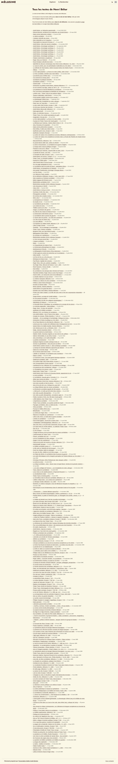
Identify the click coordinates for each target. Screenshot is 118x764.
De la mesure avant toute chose (41, 351)
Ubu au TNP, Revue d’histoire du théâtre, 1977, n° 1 (47, 718)
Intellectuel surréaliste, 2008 (40, 359)
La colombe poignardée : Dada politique (44, 306)
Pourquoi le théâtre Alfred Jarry (41, 409)
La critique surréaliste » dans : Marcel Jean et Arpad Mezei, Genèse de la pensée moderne (57, 464)
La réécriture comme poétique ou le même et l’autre (47, 684)
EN (116, 2)
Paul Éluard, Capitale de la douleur (42, 261)
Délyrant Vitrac (37, 749)
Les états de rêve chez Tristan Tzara (43, 521)
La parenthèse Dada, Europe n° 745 (43, 578)
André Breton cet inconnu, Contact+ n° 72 (44, 156)
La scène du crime (38, 462)
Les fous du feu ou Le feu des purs (42, 257)
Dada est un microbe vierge (40, 349)
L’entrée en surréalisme (39, 418)
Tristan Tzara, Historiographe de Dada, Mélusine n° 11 (48, 588)
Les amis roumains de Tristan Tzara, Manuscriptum (47, 679)
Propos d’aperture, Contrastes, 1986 (43, 625)
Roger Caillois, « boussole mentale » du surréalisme (47, 558)
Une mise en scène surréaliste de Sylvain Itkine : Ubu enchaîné (50, 736)
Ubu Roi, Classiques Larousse (41, 637)
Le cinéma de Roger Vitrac (40, 412)
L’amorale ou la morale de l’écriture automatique (46, 537)
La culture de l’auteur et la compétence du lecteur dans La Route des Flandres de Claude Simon (59, 137)
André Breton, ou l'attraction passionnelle (44, 30)
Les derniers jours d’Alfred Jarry (41, 75)
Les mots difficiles (38, 221)
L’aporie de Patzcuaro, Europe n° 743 (43, 582)
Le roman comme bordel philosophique (43, 608)
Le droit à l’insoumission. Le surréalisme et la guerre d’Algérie (50, 144)
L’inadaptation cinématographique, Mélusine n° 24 (46, 422)
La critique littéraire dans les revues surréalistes (46, 387)
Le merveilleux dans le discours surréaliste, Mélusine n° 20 (49, 477)
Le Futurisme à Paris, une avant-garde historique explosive (49, 357)
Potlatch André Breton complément (42, 58)
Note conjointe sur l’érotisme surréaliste (43, 178)
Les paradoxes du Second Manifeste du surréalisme (47, 89)
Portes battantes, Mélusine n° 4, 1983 (43, 667)
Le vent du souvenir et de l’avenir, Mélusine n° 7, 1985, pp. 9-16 (50, 643)
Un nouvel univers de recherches (42, 564)
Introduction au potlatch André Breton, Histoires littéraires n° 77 (50, 85)
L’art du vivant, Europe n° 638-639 (42, 673)
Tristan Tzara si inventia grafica (41, 476)
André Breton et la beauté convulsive (43, 556)
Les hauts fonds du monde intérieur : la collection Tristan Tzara (50, 426)
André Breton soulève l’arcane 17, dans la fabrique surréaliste (50, 345)
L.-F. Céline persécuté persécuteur (42, 535)
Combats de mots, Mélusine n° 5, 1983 (43, 663)
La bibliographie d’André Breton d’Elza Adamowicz (46, 251)
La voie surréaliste (38, 375)
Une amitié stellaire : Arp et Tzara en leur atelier (46, 314)
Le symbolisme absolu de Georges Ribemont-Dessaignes (48, 627)
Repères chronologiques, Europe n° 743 (44, 584)
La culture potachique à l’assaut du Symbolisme (46, 688)
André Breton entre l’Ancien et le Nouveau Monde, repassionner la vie (52, 373)
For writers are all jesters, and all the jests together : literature (49, 509)
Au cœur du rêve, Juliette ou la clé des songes (45, 452)
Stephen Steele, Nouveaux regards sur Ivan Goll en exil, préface (50, 334)
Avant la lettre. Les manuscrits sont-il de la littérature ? (48, 274)
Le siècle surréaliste (38, 36)
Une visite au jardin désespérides (42, 393)
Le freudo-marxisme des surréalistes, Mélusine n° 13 (47, 566)
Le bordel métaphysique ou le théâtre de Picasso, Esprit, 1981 (50, 690)
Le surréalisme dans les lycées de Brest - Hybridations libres (49, 166)
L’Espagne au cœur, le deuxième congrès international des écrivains (51, 675)
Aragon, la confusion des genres (42, 209)
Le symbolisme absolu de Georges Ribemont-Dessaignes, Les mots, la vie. (53, 651)
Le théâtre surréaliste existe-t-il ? (42, 446)
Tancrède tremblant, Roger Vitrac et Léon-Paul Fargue (48, 273)
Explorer (53, 2)
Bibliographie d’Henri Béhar (40, 233)
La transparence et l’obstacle (41, 200)
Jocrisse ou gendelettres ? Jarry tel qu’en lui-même (47, 343)
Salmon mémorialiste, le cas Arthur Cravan (44, 336)
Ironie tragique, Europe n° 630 (41, 681)
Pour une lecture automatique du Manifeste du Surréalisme (49, 91)
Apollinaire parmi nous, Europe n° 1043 (43, 131)
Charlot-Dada (36, 83)
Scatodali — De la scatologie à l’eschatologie (45, 227)
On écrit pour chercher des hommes (43, 107)
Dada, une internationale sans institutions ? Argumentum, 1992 (50, 568)
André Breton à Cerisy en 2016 (41, 190)
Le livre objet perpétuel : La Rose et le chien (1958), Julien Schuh (51, 71)
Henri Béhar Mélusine (53, 24)
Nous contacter (110, 761)
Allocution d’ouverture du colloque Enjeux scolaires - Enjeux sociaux (51, 639)
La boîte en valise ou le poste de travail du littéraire (47, 548)
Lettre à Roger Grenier (39, 225)
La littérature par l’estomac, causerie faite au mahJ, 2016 (48, 150)
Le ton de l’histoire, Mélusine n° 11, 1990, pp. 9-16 (46, 592)
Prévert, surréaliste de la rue (40, 436)
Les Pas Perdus (37, 172)
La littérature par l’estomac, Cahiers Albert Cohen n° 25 (48, 123)
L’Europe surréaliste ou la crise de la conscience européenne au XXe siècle (53, 543)
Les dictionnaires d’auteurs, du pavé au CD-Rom (46, 560)
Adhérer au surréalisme (39, 539)
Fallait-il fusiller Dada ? (39, 746)
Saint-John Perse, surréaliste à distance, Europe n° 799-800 (49, 519)
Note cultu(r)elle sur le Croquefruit (42, 40)
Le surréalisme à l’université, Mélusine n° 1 (44, 692)
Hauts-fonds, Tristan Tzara (40, 371)
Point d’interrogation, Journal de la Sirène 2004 (46, 420)
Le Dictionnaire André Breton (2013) (43, 213)
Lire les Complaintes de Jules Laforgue (43, 438)
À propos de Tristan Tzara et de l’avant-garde (45, 121)
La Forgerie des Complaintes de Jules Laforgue (46, 101)
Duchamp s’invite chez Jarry (40, 192)
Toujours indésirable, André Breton (42, 95)
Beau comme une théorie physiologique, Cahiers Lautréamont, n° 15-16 (52, 493)
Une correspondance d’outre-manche (43, 363)
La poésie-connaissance (39, 340)
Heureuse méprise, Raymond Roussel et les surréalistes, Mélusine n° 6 (52, 655)
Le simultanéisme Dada (39, 474)
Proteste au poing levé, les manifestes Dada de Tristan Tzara (49, 732)
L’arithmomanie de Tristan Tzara (42, 434)
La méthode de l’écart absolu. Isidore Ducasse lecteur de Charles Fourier (53, 68)
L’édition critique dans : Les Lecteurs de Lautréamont (47, 479)
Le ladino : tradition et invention (41, 744)
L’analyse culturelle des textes (41, 38)
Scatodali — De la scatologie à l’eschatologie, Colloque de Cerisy (51, 318)
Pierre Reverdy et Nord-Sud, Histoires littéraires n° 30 (47, 381)
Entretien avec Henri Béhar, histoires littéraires (45, 290)
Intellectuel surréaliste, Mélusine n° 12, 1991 (45, 570)
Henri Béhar (36, 269)
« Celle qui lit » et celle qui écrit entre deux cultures (47, 391)
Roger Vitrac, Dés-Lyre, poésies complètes (44, 263)
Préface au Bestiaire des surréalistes (43, 533)
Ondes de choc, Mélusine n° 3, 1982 (43, 677)
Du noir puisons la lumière (40, 298)
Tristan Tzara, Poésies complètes (42, 229)
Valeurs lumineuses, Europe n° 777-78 (43, 541)
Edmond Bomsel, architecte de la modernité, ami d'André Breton (50, 32)
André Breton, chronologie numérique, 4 (44, 50)
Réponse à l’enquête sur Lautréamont (43, 414)
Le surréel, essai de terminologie (42, 598)
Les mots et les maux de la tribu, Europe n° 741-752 (47, 572)
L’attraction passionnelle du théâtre (42, 604)
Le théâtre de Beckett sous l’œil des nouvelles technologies (49, 499)
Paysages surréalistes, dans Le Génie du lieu (45, 405)
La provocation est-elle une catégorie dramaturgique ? (47, 300)
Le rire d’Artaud (37, 430)
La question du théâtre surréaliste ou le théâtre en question (49, 740)
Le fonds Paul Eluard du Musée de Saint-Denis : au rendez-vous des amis (53, 545)
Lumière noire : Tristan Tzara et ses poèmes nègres (47, 93)
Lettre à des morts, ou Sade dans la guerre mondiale (47, 416)
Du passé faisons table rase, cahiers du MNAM (46, 142)
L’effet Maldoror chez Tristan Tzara (42, 399)
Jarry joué (35, 682)
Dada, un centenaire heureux (41, 113)
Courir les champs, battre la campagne (43, 450)
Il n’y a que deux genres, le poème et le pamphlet (46, 722)
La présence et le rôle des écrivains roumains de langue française (51, 629)
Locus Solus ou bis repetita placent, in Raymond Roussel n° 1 (50, 472)
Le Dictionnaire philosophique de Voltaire (44, 247)
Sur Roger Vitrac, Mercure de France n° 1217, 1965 (47, 265)
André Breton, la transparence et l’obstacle (44, 168)
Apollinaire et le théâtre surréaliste (42, 310)
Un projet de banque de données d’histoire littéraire (47, 610)
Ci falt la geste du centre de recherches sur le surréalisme (48, 253)
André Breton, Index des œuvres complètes (45, 44)
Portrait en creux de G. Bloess (41, 148)
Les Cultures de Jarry (39, 206)
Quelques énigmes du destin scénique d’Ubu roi (46, 342)
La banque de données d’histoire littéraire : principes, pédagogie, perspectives (54, 562)
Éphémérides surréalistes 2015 (41, 182)
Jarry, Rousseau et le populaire (41, 125)
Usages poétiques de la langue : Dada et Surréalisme (47, 515)
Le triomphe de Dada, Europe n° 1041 (43, 154)
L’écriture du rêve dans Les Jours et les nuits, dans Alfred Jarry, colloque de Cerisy (55, 702)
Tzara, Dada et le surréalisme (41, 470)
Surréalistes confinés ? (39, 81)
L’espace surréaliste (38, 241)
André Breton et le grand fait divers (42, 288)
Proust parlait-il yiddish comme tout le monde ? (46, 97)
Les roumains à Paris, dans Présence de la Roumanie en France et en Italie (53, 631)
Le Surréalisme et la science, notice (42, 369)
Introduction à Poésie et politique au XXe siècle (46, 320)
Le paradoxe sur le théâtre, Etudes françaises (45, 734)
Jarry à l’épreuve (37, 686)
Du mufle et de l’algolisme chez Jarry (43, 716)
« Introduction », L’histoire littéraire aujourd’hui (45, 491)
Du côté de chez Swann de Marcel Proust (44, 211)
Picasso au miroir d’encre (40, 554)
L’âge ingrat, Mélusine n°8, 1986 (42, 635)
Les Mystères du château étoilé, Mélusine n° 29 (46, 223)
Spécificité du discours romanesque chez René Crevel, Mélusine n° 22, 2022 (54, 64)
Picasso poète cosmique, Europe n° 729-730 (45, 590)
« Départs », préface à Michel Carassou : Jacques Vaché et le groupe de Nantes (55, 619)
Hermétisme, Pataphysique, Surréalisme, (44, 641)
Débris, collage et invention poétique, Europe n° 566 (47, 720)
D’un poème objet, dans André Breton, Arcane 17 (46, 361)
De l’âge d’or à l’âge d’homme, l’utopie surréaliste (46, 612)
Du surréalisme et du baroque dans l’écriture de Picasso (48, 271)
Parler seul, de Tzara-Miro (40, 103)
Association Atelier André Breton (28, 761)
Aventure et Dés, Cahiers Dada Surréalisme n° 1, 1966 (48, 748)
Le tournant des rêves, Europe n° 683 (43, 623)
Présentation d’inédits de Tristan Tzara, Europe (46, 730)
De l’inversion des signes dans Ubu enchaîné (45, 738)
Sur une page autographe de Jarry (42, 164)
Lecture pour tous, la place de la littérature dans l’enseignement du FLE (52, 324)
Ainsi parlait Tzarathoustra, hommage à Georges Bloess (48, 170)
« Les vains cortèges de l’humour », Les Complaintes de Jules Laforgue (52, 468)
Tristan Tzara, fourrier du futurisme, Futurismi (45, 586)
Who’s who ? (36, 198)
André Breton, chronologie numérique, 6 (44, 46)
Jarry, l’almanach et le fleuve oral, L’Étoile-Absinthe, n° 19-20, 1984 (51, 657)
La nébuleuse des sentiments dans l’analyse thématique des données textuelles (54, 523)
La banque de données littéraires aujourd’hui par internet (48, 347)
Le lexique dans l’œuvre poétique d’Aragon (44, 146)
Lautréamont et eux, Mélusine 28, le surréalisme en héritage (49, 365)
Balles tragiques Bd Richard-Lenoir (42, 180)
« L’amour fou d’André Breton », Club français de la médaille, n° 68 (51, 694)
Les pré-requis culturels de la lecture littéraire (45, 633)
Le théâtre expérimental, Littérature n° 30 (44, 712)
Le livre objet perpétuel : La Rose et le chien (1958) (47, 119)
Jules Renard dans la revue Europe (42, 162)
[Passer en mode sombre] (112, 2)
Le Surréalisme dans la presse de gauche (44, 215)
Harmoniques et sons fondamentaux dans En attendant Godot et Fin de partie (54, 487)
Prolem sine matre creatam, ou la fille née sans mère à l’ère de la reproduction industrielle (57, 292)
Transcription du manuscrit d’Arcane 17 (43, 42)
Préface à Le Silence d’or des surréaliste (44, 280)
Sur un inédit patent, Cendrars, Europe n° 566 (45, 726)
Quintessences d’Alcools (39, 249)
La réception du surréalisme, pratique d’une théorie (47, 661)
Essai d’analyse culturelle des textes (43, 62)
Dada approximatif (38, 111)
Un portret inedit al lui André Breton (42, 332)
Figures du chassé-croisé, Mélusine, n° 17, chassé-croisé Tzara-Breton (52, 505)
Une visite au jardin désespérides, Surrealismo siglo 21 (48, 395)
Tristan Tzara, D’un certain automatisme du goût (46, 115)
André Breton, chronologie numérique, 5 (44, 48)
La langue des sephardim (40, 742)
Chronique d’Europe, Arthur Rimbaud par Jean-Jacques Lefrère (50, 460)
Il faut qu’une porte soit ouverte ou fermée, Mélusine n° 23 (49, 442)
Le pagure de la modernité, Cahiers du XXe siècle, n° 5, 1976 (49, 724)
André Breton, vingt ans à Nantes (42, 529)
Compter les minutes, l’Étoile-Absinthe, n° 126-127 (46, 316)
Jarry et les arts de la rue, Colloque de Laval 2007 (46, 385)
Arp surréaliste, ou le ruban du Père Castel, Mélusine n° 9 (48, 613)
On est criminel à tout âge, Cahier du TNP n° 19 (46, 87)
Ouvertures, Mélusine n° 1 (40, 696)
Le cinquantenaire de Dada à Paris (42, 245)
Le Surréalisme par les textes (41, 204)
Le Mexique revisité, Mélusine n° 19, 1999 (44, 481)
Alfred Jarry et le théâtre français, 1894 (43, 513)
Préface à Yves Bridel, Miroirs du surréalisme (45, 710)
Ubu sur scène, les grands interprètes (43, 596)
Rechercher (64, 2)
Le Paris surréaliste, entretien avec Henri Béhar (46, 73)
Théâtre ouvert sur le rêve (40, 207)
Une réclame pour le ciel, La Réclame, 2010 (45, 328)
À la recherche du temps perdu (41, 77)
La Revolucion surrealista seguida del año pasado (46, 389)
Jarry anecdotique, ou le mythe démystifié (44, 338)
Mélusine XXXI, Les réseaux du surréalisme (45, 312)
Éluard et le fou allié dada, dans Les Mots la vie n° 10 (47, 503)
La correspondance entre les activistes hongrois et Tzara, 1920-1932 (51, 594)
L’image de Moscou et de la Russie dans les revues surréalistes (50, 432)
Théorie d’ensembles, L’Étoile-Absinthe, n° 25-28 (46, 647)
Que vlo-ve (36, 428)
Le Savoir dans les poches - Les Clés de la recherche (47, 217)
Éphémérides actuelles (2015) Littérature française (47, 184)
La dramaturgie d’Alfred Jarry (41, 99)
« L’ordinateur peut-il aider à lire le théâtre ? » (45, 550)
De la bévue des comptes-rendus (42, 196)
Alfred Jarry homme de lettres (41, 379)
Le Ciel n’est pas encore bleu (41, 239)
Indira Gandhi (36, 255)
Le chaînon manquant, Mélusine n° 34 (43, 278)
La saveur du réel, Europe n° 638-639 (43, 671)
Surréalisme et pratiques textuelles (42, 79)
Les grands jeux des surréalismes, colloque (45, 367)
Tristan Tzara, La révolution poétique (43, 158)
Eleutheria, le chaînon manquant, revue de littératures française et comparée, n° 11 (55, 483)
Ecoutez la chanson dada (40, 284)
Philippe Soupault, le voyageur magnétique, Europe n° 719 (49, 600)
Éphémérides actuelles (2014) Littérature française (47, 237)
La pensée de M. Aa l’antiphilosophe (43, 546)
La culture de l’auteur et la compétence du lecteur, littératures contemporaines (54, 135)
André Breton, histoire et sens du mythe (44, 507)
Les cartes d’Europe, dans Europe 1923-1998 (45, 501)
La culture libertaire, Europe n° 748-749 (43, 580)
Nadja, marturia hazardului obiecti (42, 330)
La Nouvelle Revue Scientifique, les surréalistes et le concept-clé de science (53, 304)
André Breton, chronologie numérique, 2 (44, 54)
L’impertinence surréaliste (40, 401)
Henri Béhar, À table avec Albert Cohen (43, 129)
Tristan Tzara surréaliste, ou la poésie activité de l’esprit (48, 403)
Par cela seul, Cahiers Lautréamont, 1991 (44, 574)
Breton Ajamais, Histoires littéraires (42, 286)
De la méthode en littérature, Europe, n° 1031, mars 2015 (48, 176)
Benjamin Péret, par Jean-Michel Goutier (44, 231)
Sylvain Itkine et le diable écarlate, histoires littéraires (47, 326)
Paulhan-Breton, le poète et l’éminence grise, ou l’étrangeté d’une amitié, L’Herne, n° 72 (57, 495)
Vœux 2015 (36, 188)
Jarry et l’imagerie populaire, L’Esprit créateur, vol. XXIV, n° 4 (49, 649)
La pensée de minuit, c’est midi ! (42, 152)
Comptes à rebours (38, 576)
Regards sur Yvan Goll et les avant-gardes (44, 531)
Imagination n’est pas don (40, 117)
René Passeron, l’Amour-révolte (41, 267)
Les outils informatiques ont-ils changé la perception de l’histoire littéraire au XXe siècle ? (57, 456)
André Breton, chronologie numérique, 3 (44, 52)
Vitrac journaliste (37, 407)
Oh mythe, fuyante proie (39, 527)
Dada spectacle (37, 602)
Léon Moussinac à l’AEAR (40, 186)
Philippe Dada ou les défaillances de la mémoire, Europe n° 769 (50, 552)
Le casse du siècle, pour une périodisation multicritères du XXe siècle (52, 66)
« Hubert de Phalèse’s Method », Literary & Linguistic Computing (50, 517)
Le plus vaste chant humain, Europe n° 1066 (45, 105)
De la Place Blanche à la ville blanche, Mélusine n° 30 (47, 322)
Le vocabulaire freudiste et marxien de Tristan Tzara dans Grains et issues (53, 665)
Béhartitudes (36, 410)
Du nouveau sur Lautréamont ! (41, 235)
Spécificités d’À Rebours (39, 302)
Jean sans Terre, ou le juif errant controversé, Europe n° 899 (49, 424)
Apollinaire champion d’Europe (41, 133)
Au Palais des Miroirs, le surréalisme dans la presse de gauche (50, 454)
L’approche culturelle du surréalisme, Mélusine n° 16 (47, 511)
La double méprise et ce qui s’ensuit (43, 276)
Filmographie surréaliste (39, 194)
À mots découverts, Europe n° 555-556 (43, 728)
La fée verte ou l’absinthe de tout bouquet (44, 448)
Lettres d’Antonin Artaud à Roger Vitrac (43, 751)
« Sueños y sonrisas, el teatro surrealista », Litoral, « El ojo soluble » (51, 606)
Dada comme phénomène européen (43, 127)
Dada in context (37, 355)
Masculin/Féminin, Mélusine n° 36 (42, 140)
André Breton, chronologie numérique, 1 (44, 56)
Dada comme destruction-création (42, 34)
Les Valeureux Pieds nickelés (41, 174)
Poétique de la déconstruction (41, 714)
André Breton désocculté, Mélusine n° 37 (44, 109)
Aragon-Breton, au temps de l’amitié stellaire (45, 296)
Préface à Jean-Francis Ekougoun (42, 282)
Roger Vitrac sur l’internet (40, 60)
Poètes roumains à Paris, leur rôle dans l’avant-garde (47, 397)
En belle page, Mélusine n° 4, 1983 (42, 669)
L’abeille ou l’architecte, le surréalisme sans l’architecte (48, 353)
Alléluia (35, 69)
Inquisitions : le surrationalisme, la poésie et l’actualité (47, 645)
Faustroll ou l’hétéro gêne (40, 160)
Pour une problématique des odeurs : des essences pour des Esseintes (52, 525)
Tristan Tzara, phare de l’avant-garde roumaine (46, 653)
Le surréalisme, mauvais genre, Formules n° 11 (46, 377)
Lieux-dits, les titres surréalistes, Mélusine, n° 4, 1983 (47, 659)
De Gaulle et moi (37, 202)
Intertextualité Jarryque (39, 444)
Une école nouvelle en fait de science (43, 383)
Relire (34, 243)
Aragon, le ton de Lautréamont (41, 440)
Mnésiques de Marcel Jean (40, 259)
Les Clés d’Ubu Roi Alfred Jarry (41, 219)
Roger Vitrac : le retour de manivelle (43, 308)
